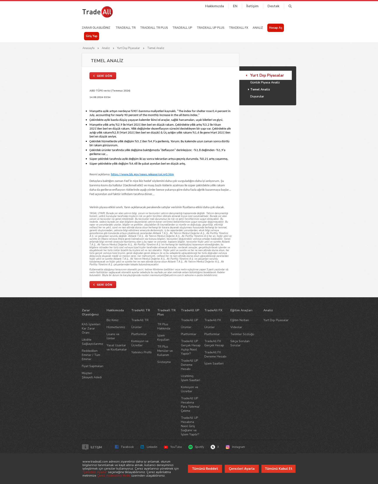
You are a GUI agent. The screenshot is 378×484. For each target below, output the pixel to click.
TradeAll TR (140, 310)
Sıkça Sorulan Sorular (240, 343)
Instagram (238, 447)
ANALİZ (258, 28)
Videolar (236, 327)
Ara (290, 6)
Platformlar (139, 334)
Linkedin (152, 447)
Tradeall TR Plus (166, 312)
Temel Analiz (155, 48)
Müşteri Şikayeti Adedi (92, 375)
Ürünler (136, 327)
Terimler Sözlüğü (242, 334)
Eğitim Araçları (241, 310)
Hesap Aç (275, 28)
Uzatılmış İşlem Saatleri (190, 378)
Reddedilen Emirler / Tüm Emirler (91, 355)
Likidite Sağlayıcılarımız (92, 342)
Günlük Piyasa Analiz (265, 82)
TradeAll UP (190, 310)
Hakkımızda (214, 6)
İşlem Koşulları (163, 337)
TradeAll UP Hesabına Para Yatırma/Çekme (190, 404)
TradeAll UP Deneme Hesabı (189, 365)
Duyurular (257, 96)
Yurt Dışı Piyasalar (128, 48)
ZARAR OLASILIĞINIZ (96, 28)
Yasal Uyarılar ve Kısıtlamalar (117, 347)
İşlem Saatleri (214, 363)
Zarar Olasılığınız (90, 312)
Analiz (106, 48)
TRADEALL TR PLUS (154, 28)
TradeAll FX (213, 310)
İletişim (252, 6)
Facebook (127, 447)
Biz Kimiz (113, 320)
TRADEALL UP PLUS (210, 28)
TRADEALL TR (126, 28)
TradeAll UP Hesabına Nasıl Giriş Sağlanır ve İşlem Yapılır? (190, 426)
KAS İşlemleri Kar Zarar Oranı (91, 328)
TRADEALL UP (182, 28)
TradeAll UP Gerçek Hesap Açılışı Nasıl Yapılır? (191, 347)
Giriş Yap (91, 36)
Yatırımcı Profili (141, 352)
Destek (273, 6)
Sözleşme (164, 362)
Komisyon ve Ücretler (140, 343)
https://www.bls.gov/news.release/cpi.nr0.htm (142, 174)
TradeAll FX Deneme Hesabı (215, 354)
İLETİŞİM (96, 447)
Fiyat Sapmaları (92, 366)
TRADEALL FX (238, 28)
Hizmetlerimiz (116, 327)
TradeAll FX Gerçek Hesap (214, 343)
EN (235, 6)
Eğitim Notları (239, 320)
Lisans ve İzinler (113, 336)
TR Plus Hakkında (163, 326)
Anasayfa (88, 48)
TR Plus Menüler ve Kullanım (165, 351)
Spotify (199, 447)
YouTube (176, 447)
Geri (102, 75)
